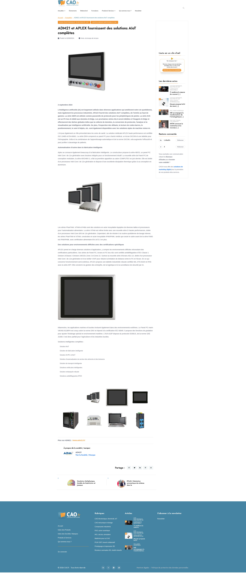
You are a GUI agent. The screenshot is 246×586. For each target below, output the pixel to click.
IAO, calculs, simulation (103, 534)
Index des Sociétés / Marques (68, 534)
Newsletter (138, 11)
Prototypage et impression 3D (105, 546)
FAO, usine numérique (177, 110)
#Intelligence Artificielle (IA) (104, 22)
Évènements (73, 11)
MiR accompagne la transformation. (139, 549)
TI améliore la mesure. (138, 526)
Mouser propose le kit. (139, 539)
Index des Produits (64, 530)
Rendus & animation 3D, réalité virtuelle (108, 550)
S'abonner (180, 140)
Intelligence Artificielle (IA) (175, 101)
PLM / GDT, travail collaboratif (175, 121)
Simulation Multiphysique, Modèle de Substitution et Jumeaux (86, 483)
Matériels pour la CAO (102, 538)
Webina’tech (84, 11)
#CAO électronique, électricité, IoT (74, 22)
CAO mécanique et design (104, 523)
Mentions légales (143, 567)
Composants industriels (174, 89)
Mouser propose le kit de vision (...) (177, 105)
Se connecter (62, 552)
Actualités (61, 11)
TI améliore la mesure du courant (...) (177, 93)
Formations (94, 11)
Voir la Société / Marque (85, 455)
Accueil (60, 18)
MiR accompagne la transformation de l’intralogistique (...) (177, 115)
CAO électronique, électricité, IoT (176, 86)
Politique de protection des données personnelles (169, 567)
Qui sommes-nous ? (125, 11)
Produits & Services (108, 11)
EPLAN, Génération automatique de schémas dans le (135, 483)
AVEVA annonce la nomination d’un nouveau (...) (176, 126)
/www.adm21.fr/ (78, 440)
